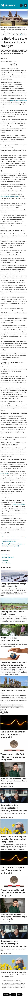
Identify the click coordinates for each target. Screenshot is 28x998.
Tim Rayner (5, 560)
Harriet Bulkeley (6, 563)
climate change (17, 705)
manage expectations (19, 504)
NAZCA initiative (4, 473)
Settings (19, 994)
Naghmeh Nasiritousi (8, 557)
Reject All (6, 994)
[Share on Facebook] (11, 64)
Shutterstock (23, 34)
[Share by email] (16, 64)
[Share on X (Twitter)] (14, 64)
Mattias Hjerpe (6, 554)
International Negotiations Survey (9, 196)
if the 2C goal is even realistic (18, 100)
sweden (3, 709)
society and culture (7, 707)
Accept (13, 994)
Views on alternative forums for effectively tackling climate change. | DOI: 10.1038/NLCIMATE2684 (14, 539)
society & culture (6, 705)
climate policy (19, 707)
